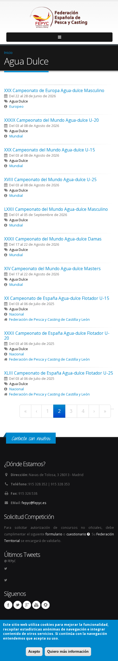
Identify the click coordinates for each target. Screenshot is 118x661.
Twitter (17, 605)
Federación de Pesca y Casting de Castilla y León (49, 319)
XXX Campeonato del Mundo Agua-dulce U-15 (49, 150)
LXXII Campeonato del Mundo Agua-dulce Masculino (56, 209)
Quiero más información (68, 651)
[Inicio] (59, 16)
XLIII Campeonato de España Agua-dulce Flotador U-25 (58, 373)
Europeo (16, 106)
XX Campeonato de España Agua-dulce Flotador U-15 (56, 298)
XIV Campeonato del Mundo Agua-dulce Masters (52, 268)
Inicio (8, 52)
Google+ (27, 605)
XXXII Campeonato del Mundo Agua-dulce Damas (53, 239)
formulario (54, 534)
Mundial (16, 136)
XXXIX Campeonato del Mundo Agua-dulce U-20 (51, 120)
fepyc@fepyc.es (34, 502)
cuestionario (76, 534)
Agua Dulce (18, 101)
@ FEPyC (10, 561)
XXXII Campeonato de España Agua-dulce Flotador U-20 (56, 335)
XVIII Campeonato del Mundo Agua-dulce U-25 (50, 179)
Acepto (34, 651)
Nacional (16, 314)
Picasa (45, 605)
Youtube (36, 605)
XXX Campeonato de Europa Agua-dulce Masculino (54, 90)
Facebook (8, 605)
